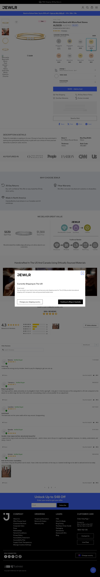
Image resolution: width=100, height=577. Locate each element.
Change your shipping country (30, 302)
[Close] (82, 273)
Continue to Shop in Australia (70, 302)
